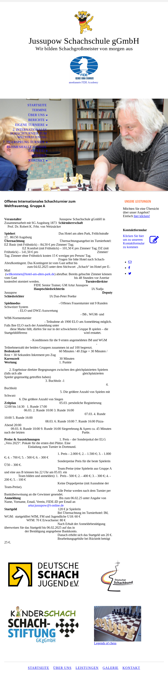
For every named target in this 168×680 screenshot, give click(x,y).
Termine (39, 110)
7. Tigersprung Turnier (24, 142)
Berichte (36, 120)
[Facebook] (129, 267)
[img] (84, 22)
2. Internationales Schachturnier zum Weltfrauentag (28, 133)
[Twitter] (129, 273)
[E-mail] (130, 262)
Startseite (37, 105)
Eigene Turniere (30, 125)
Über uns (36, 115)
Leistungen (87, 668)
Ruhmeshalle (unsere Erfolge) (27, 148)
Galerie (110, 668)
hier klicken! (142, 216)
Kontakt (36, 160)
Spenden (39, 155)
